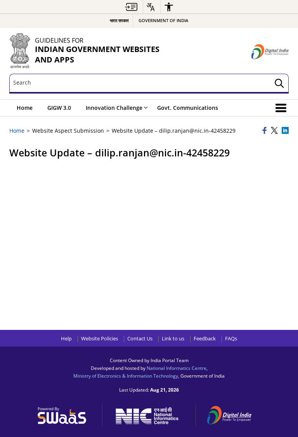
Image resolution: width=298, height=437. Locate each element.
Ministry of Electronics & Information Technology (125, 376)
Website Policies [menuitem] (99, 338)
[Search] (279, 84)
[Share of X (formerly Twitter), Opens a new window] (275, 131)
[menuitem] (131, 7)
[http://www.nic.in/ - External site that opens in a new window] (151, 414)
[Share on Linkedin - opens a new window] (285, 131)
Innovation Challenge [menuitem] (114, 107)
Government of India (163, 20)
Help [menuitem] (66, 338)
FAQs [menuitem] (231, 338)
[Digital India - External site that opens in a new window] (270, 51)
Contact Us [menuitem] (139, 338)
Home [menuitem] (25, 107)
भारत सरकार (119, 20)
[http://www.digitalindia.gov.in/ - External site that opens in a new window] (234, 414)
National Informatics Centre (176, 368)
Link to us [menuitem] (173, 338)
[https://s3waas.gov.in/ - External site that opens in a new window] (66, 413)
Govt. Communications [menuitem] (187, 107)
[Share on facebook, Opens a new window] (265, 131)
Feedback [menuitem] (205, 338)
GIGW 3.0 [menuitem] (59, 107)
